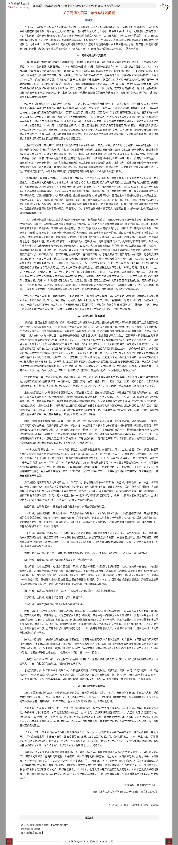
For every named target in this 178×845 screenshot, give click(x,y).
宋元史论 (67, 5)
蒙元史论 (79, 5)
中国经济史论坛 (52, 5)
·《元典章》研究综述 (30, 828)
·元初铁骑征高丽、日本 (32, 832)
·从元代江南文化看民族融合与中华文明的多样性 (44, 825)
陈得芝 (89, 20)
